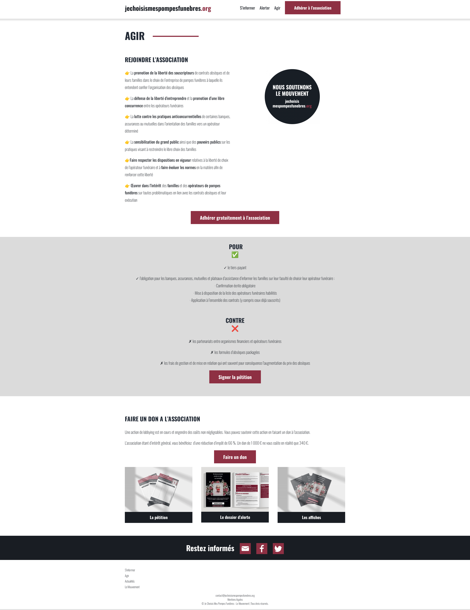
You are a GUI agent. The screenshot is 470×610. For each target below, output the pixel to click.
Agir (127, 575)
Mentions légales (235, 599)
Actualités (130, 581)
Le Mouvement (132, 587)
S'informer (130, 570)
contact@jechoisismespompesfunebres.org (235, 595)
